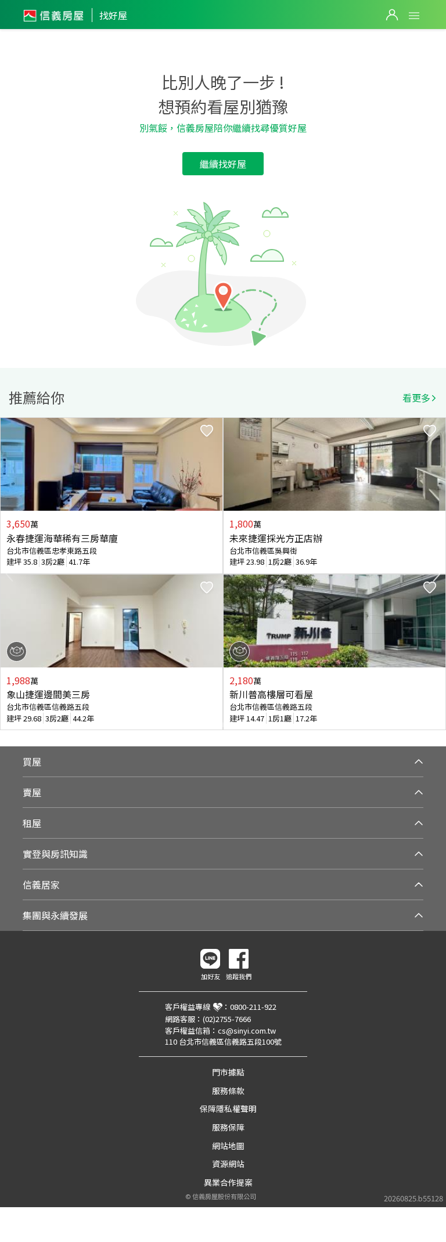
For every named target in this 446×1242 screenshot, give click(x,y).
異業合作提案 (228, 1182)
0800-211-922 (253, 1006)
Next (436, 574)
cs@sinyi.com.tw (247, 1030)
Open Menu (414, 15)
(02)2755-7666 (227, 1018)
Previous (9, 574)
